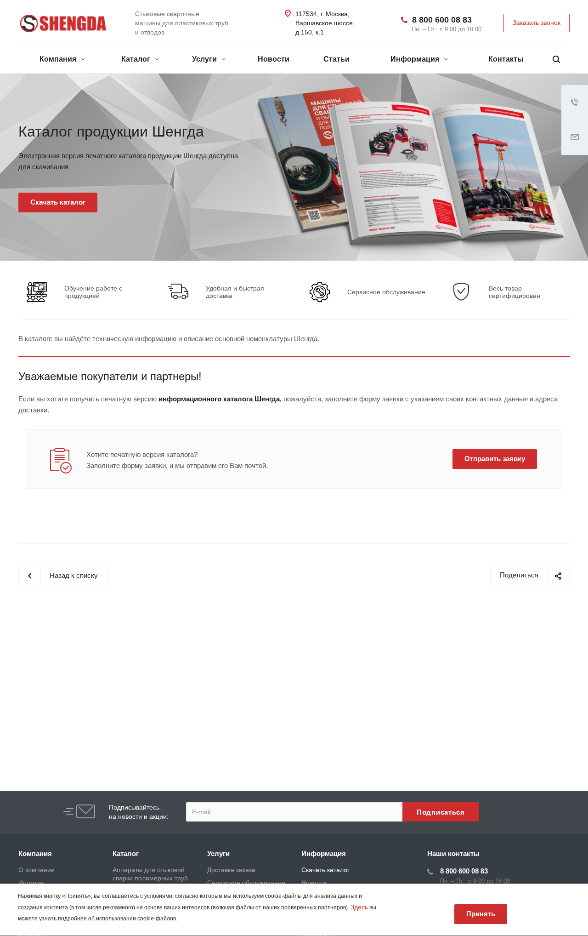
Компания (59, 59)
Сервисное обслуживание (386, 292)
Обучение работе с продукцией (93, 292)
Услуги (205, 59)
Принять (480, 914)
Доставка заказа (231, 869)
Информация (415, 59)
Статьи (336, 59)
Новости (273, 59)
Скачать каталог (325, 869)
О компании (36, 869)
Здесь (359, 907)
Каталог (136, 59)
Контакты (506, 59)
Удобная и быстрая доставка (235, 292)
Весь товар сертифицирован (514, 292)
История (31, 882)
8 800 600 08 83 (442, 19)
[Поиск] (556, 59)
